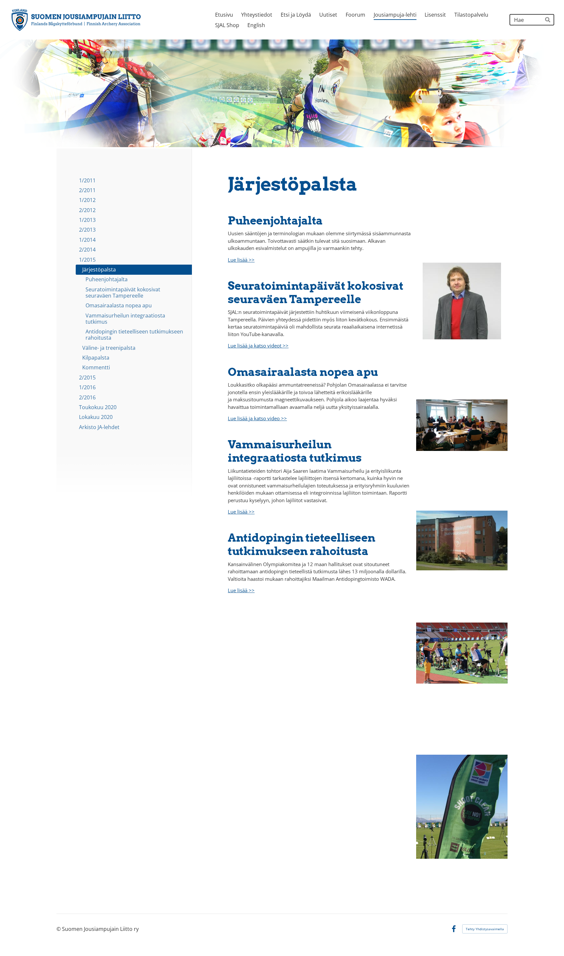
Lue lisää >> (241, 259)
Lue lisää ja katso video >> (257, 418)
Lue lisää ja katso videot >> (258, 345)
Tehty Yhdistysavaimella (485, 929)
